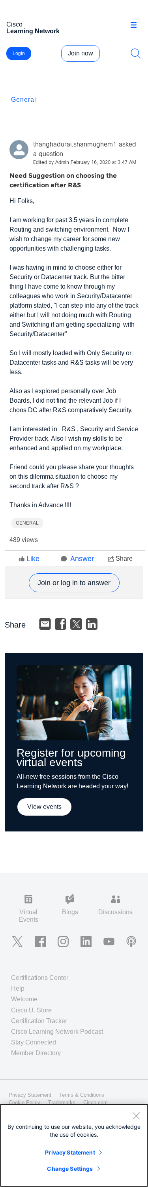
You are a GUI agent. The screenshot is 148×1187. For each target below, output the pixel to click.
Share (124, 558)
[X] (76, 624)
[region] (74, 1145)
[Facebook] (61, 624)
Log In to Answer (74, 582)
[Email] (45, 624)
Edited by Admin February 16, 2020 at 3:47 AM (84, 162)
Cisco (33, 27)
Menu (136, 25)
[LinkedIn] (92, 624)
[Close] (136, 1116)
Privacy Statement (70, 1152)
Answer (82, 559)
